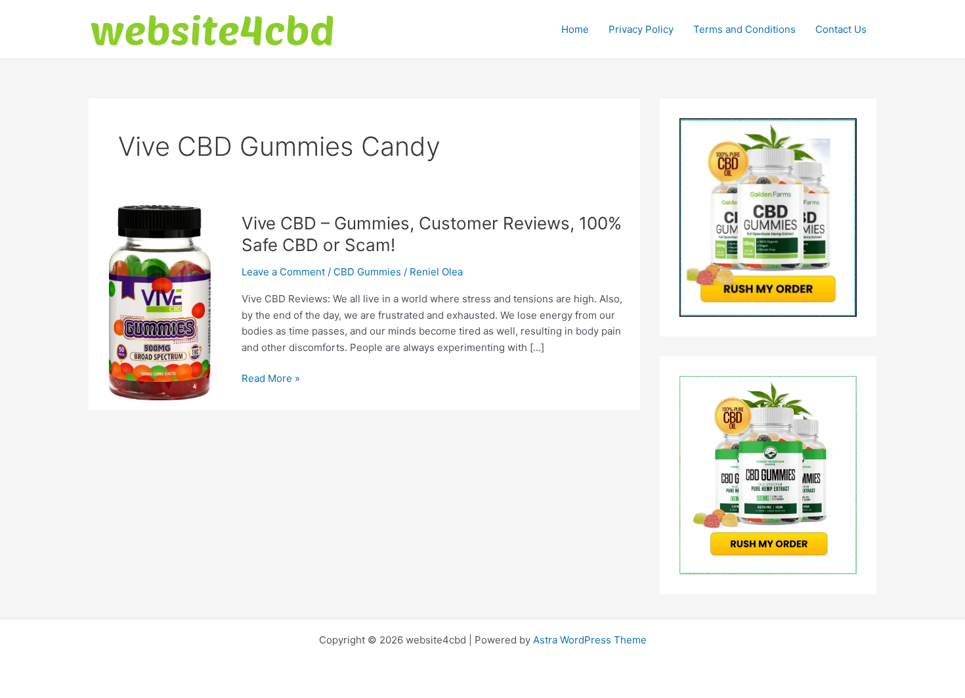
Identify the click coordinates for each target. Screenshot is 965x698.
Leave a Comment (283, 272)
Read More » (271, 379)
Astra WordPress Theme (590, 640)
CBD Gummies (367, 272)
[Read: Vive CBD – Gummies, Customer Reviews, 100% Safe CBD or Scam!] (157, 302)
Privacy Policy (641, 29)
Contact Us (841, 29)
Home (575, 29)
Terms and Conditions (744, 29)
